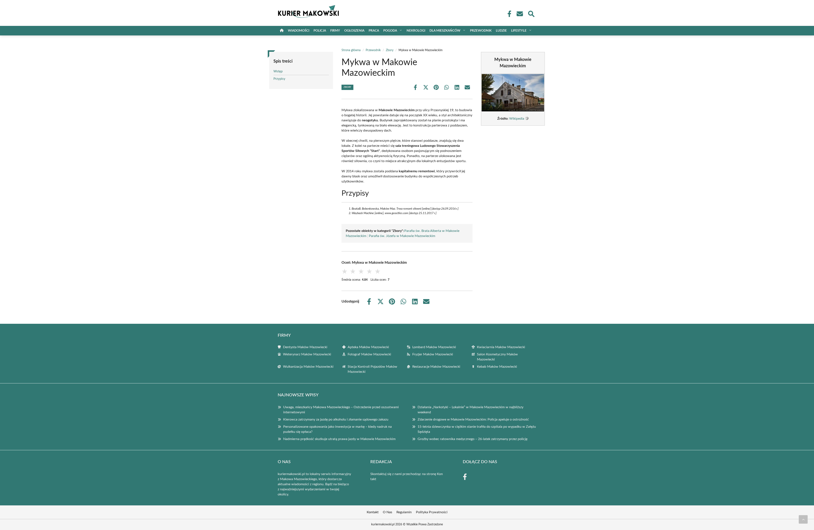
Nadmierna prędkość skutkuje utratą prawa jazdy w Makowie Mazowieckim (339, 439)
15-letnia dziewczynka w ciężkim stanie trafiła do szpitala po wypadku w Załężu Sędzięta (477, 429)
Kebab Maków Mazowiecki (497, 366)
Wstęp (278, 71)
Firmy (335, 30)
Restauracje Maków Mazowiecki (436, 366)
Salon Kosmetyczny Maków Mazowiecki (497, 357)
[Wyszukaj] (531, 13)
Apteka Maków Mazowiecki (368, 347)
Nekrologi (416, 30)
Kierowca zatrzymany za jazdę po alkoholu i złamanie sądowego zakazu (335, 419)
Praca (374, 30)
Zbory (389, 50)
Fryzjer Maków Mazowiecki (432, 354)
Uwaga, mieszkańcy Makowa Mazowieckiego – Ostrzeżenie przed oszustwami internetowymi (341, 409)
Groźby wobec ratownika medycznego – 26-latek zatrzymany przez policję (472, 439)
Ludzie (501, 30)
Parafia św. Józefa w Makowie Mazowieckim (402, 236)
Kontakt (373, 512)
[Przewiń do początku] (803, 519)
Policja (320, 30)
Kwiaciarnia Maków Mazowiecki (501, 347)
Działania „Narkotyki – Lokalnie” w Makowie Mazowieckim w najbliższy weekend (470, 409)
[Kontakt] (519, 13)
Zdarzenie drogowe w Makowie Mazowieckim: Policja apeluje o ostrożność (473, 419)
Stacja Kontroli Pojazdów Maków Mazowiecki (372, 369)
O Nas (387, 512)
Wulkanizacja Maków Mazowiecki (308, 366)
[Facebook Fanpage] (508, 13)
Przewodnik (481, 30)
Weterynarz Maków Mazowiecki (307, 354)
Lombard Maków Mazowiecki (434, 347)
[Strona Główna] (282, 30)
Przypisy (279, 78)
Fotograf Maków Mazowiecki (369, 354)
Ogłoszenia (354, 30)
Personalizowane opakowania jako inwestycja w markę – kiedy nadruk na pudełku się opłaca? (337, 429)
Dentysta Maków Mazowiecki (305, 347)
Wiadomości (298, 30)
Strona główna (351, 50)
